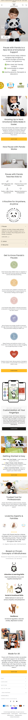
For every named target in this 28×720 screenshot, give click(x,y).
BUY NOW (5, 37)
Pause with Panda (11, 712)
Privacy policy (15, 713)
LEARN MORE (14, 370)
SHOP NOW (14, 139)
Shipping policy (18, 715)
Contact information (14, 717)
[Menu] (2, 5)
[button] (22, 5)
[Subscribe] (26, 692)
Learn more (14, 428)
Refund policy (10, 715)
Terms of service (23, 713)
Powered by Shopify (5, 713)
